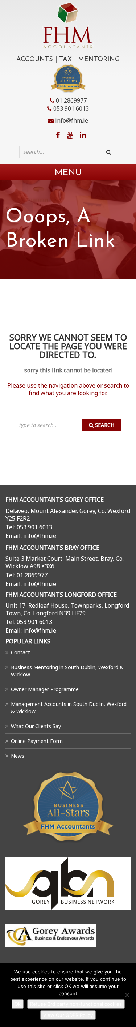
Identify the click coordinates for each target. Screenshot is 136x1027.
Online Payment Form (37, 740)
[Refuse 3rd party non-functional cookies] (127, 994)
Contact (20, 652)
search (104, 425)
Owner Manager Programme (45, 689)
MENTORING (99, 59)
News (17, 755)
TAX (65, 59)
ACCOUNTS (34, 59)
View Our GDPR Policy (68, 1015)
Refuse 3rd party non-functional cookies (76, 1004)
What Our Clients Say (36, 726)
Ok (18, 1004)
